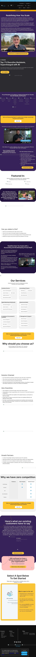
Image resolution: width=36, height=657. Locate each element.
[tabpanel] (18, 534)
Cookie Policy (11, 653)
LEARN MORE (18, 10)
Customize (24, 650)
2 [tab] (18, 549)
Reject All (24, 652)
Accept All (24, 654)
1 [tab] (17, 549)
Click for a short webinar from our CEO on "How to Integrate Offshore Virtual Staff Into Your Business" (18, 0)
